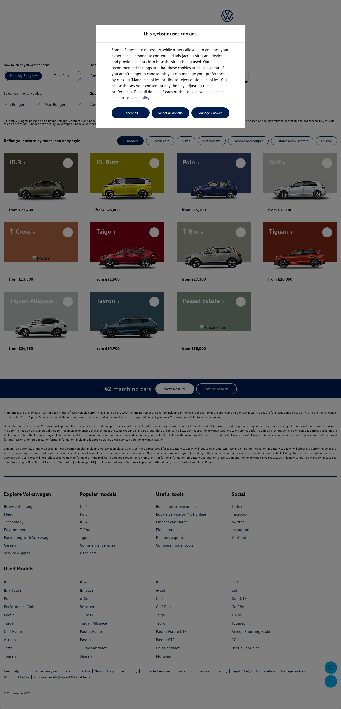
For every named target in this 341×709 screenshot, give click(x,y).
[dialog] (170, 354)
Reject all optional (170, 113)
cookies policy (137, 98)
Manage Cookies (210, 113)
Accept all (130, 113)
